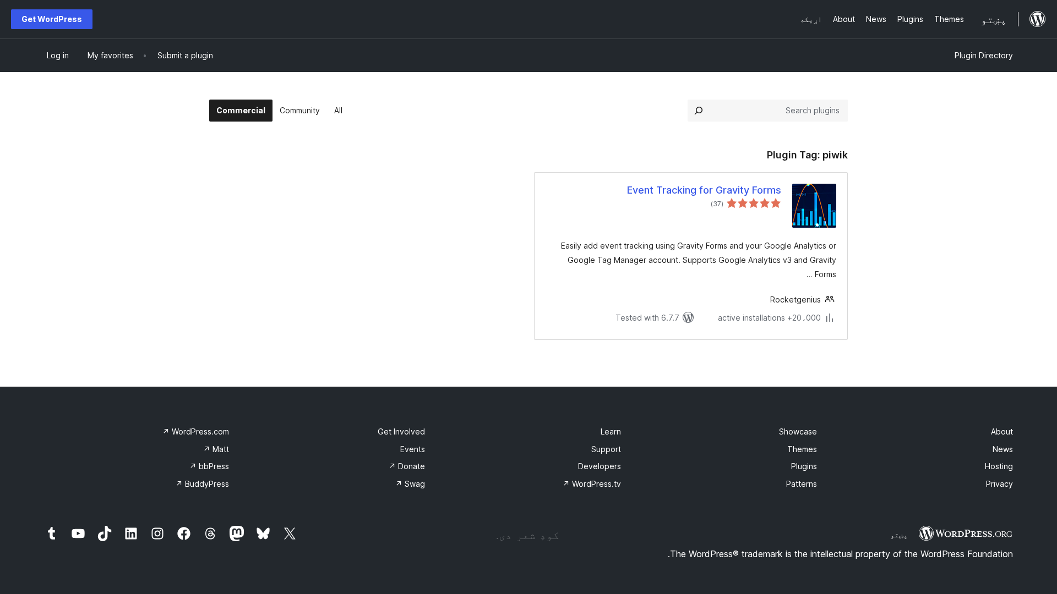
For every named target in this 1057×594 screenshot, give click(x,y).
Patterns (801, 483)
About (1002, 431)
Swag (410, 483)
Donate (407, 466)
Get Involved (401, 431)
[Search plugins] (699, 111)
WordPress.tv (592, 483)
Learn (611, 431)
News (1003, 449)
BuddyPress (202, 483)
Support (606, 449)
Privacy (999, 483)
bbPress (209, 466)
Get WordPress (51, 19)
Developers (599, 466)
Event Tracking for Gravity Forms (704, 190)
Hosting (999, 466)
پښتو (899, 534)
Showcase (798, 431)
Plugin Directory (984, 55)
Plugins (804, 466)
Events (412, 449)
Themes (802, 449)
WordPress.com (195, 431)
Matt (216, 449)
